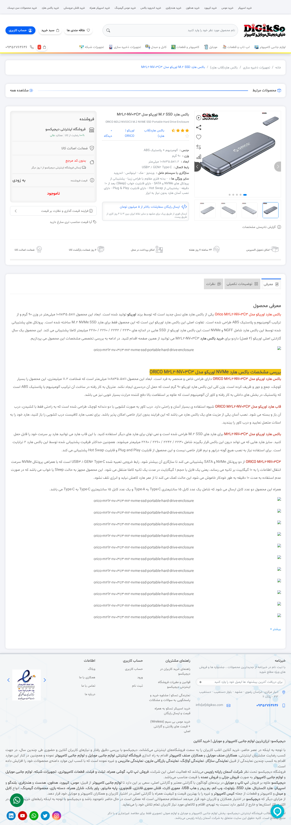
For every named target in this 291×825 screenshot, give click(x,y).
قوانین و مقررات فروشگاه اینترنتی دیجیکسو (174, 684)
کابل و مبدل (158, 47)
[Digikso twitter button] (45, 815)
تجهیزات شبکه (94, 47)
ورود (140, 677)
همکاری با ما (87, 677)
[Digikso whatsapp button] (33, 815)
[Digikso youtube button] (22, 815)
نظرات (211, 284)
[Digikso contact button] (17, 800)
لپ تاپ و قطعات (238, 47)
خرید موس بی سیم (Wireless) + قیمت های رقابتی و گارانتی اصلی (170, 726)
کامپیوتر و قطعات (187, 47)
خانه (278, 67)
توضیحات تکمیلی (240, 284)
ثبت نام (137, 686)
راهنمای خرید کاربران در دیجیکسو (175, 671)
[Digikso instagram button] (56, 815)
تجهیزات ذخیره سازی (127, 47)
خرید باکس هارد (212, 338)
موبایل (212, 47)
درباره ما (90, 694)
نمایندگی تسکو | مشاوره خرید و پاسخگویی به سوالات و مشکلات (169, 697)
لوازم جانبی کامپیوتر (272, 47)
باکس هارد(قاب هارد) (224, 67)
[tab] (271, 284)
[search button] (108, 30)
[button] (50, 30)
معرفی (269, 284)
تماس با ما (88, 686)
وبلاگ (91, 669)
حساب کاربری (134, 669)
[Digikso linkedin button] (11, 815)
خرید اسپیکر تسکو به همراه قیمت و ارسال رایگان (172, 710)
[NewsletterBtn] (201, 682)
